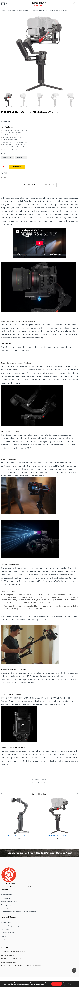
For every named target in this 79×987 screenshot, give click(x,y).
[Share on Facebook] (1, 177)
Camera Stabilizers (23, 10)
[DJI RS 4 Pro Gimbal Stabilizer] (59, 816)
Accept (56, 984)
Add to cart (17, 167)
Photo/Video (11, 10)
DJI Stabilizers (36, 10)
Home (3, 10)
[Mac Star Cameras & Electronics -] (38, 4)
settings (42, 985)
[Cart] (74, 4)
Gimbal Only (7, 157)
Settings (68, 984)
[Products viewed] (74, 970)
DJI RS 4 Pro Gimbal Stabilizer (59, 836)
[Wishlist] (77, 4)
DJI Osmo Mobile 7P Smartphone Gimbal (20, 836)
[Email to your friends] (5, 177)
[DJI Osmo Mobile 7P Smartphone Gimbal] (20, 816)
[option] (39, 54)
